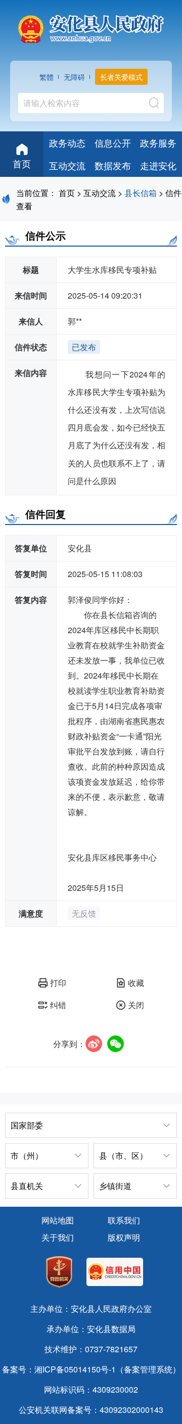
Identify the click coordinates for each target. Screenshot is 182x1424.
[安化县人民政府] (91, 25)
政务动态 (67, 142)
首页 (22, 163)
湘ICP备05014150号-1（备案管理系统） (107, 1369)
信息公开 (113, 142)
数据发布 (113, 165)
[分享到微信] (115, 1043)
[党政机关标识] (59, 1273)
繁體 (46, 77)
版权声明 (124, 1237)
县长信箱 (140, 193)
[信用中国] (114, 1273)
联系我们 (124, 1220)
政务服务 (158, 142)
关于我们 (57, 1237)
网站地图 (57, 1220)
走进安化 (158, 165)
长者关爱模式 (121, 77)
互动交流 (67, 165)
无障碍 (74, 77)
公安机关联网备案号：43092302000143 (91, 1409)
